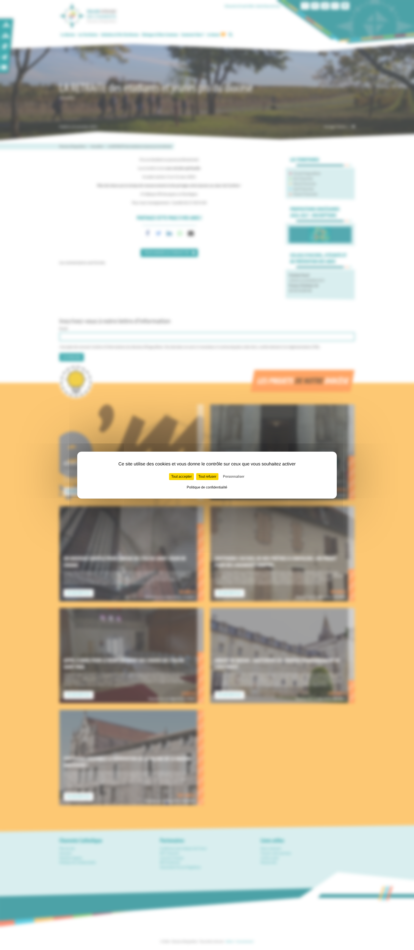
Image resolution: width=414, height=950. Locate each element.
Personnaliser (233, 476)
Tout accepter (181, 476)
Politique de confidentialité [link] (207, 487)
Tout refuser (207, 476)
